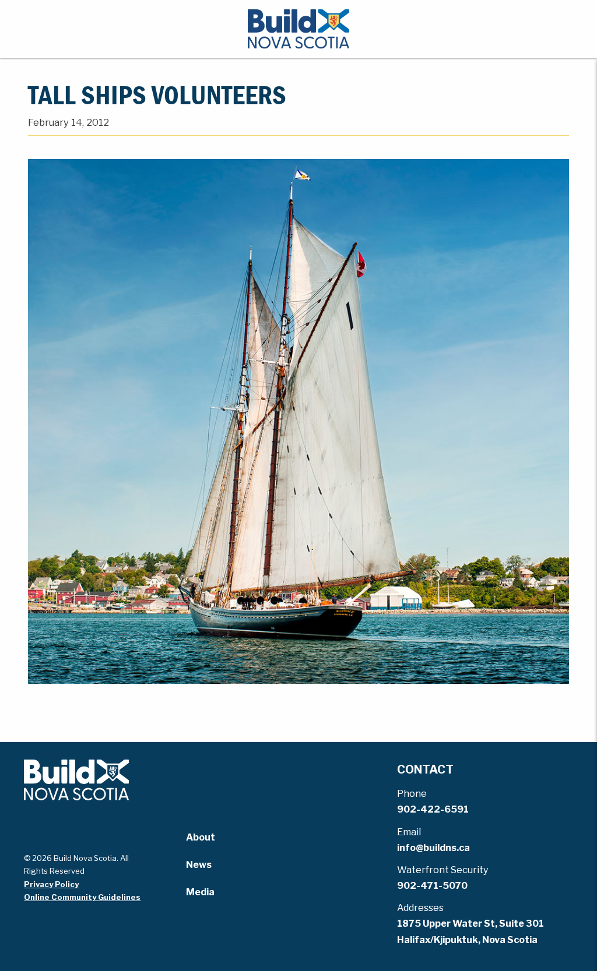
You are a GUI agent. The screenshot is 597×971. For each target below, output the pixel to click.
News (199, 864)
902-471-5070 (432, 885)
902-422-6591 (433, 809)
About (200, 837)
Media (200, 892)
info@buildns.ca (433, 847)
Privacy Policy (51, 884)
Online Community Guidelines (82, 897)
